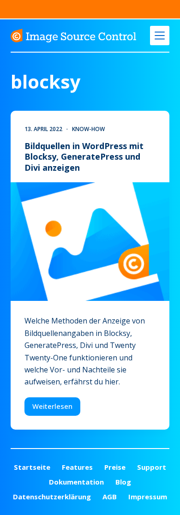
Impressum (147, 496)
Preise (115, 467)
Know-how (88, 129)
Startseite (32, 467)
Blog (123, 482)
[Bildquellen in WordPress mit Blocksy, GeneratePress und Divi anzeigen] (90, 241)
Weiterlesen (56, 408)
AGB (109, 496)
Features (77, 467)
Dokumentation (76, 482)
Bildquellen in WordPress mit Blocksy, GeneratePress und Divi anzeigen (84, 156)
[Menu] (159, 35)
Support (151, 467)
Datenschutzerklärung (52, 496)
